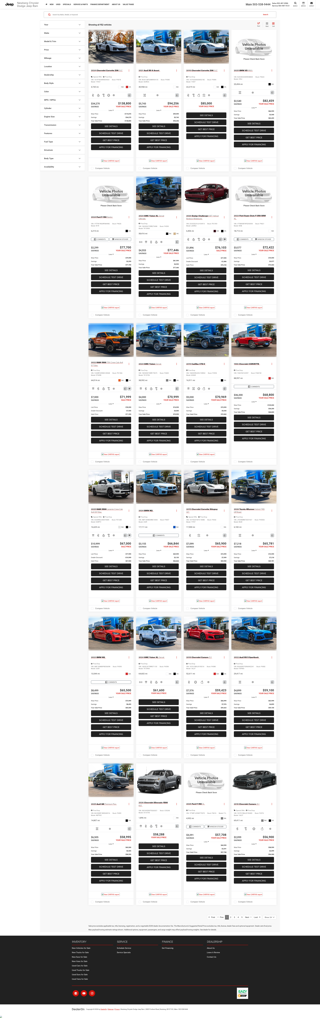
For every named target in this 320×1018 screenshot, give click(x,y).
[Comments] (129, 95)
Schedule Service (124, 948)
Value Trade (128, 4)
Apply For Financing (111, 147)
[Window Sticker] (224, 239)
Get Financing (167, 948)
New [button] (52, 4)
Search (265, 14)
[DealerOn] (78, 1009)
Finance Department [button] (99, 4)
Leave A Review (213, 952)
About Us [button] (116, 4)
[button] (131, 46)
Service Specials (124, 952)
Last (256, 917)
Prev (221, 917)
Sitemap (111, 1009)
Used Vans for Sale (80, 979)
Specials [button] (67, 4)
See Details (111, 126)
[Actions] (129, 70)
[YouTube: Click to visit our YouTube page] (84, 993)
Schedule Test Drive (111, 133)
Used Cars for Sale (80, 966)
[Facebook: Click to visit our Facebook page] (76, 993)
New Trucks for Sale (80, 952)
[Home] (46, 4)
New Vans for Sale (79, 961)
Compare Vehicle (102, 168)
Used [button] (58, 4)
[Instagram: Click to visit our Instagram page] (92, 993)
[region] (111, 117)
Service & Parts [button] (81, 4)
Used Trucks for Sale (80, 970)
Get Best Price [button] (111, 140)
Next (248, 917)
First (212, 917)
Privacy (117, 1009)
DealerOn (104, 1009)
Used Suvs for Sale (80, 974)
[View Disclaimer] (114, 95)
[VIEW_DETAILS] (253, 47)
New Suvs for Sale (79, 957)
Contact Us (211, 957)
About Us (211, 948)
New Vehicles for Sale (81, 948)
